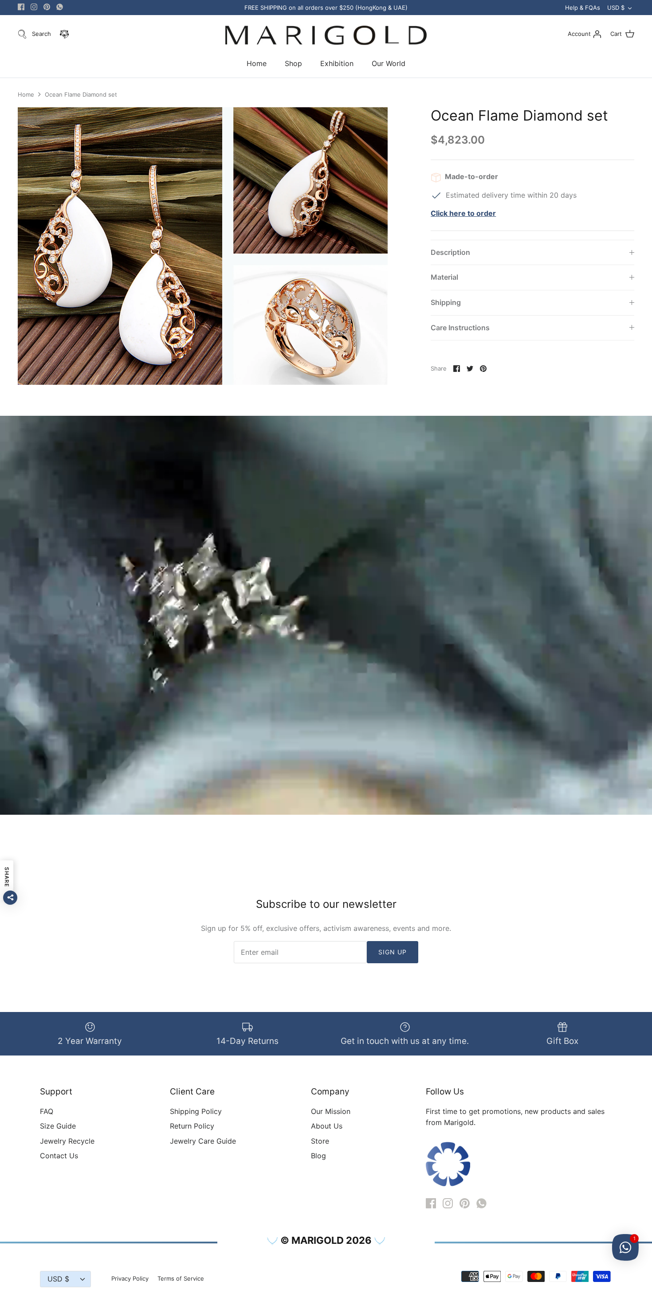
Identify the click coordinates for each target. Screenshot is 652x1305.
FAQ (46, 1111)
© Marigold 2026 (326, 1240)
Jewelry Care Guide (203, 1141)
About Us (326, 1125)
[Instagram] (34, 7)
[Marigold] (326, 35)
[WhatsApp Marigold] (59, 7)
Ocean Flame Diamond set (81, 94)
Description (450, 252)
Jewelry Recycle (67, 1141)
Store (320, 1141)
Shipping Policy (196, 1111)
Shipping (446, 302)
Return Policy (192, 1125)
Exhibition (336, 63)
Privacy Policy (130, 1278)
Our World (388, 63)
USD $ (616, 7)
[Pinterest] (46, 7)
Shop (293, 63)
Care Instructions (460, 327)
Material (444, 277)
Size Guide (58, 1125)
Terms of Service (180, 1278)
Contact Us (59, 1155)
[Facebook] (21, 7)
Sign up (392, 952)
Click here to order (463, 213)
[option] (203, 246)
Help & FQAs (582, 7)
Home (257, 63)
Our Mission (330, 1111)
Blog (318, 1155)
